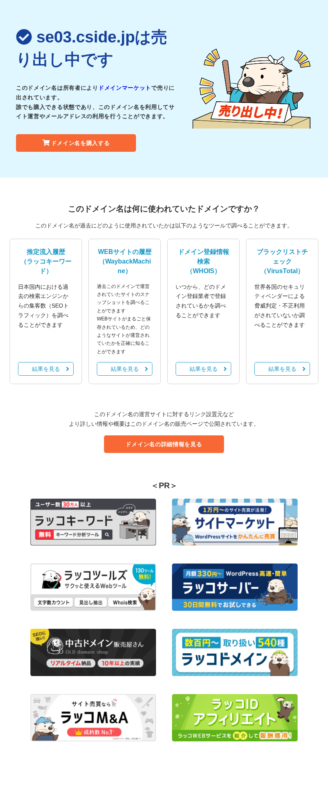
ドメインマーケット (124, 88)
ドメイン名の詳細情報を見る (164, 444)
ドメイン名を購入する (80, 143)
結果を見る (46, 369)
